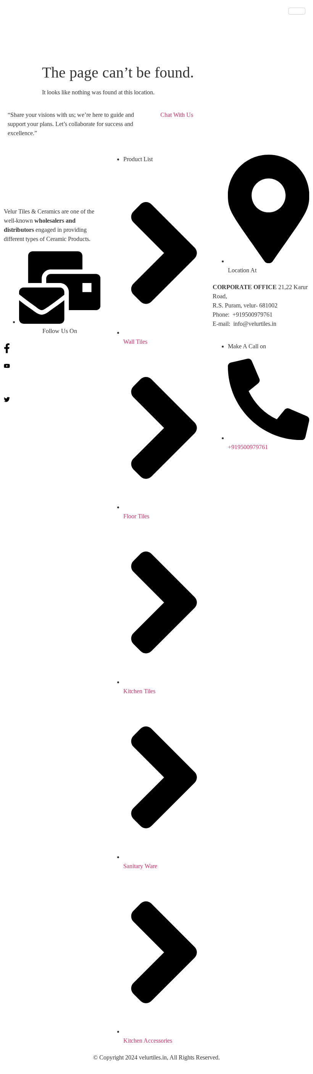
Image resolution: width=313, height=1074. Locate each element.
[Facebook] (52, 348)
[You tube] (52, 365)
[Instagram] (52, 382)
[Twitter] (52, 399)
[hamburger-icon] (296, 11)
